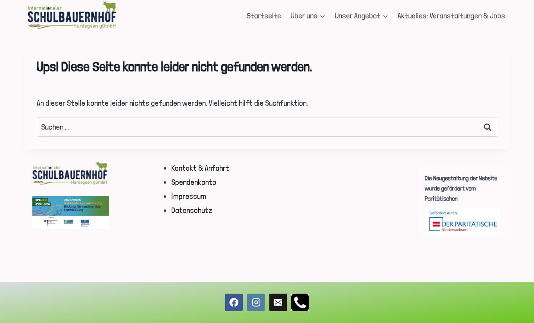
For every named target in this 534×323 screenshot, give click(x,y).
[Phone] (300, 302)
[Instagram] (256, 302)
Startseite (264, 15)
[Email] (278, 302)
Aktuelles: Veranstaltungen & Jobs (451, 15)
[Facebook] (234, 302)
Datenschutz (191, 210)
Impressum (188, 196)
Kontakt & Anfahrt (200, 168)
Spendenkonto (193, 182)
